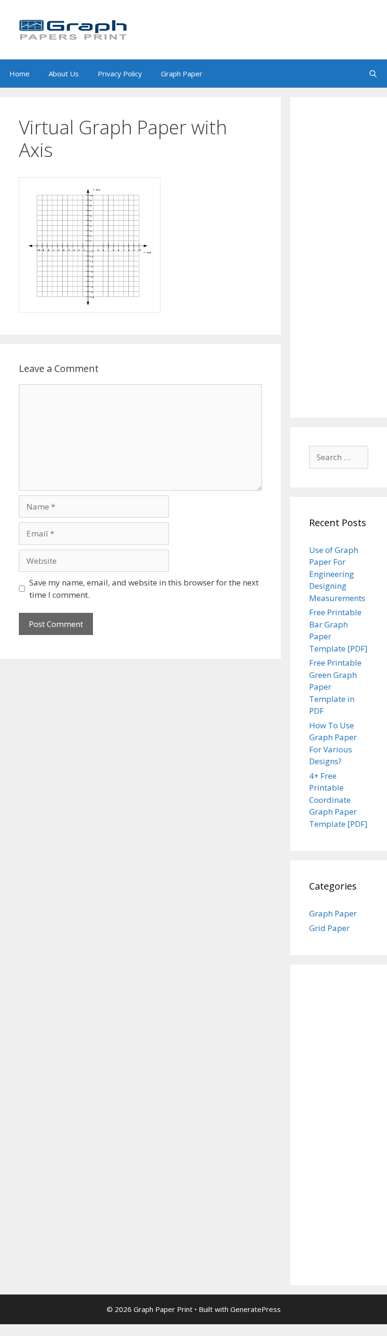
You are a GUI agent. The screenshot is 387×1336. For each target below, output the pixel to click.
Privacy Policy (120, 73)
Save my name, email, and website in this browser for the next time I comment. (144, 588)
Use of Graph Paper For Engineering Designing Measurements (337, 573)
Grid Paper (329, 928)
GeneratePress (255, 1309)
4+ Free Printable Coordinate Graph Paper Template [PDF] (338, 799)
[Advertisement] (338, 257)
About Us (64, 73)
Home (19, 73)
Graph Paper (181, 73)
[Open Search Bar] (373, 73)
